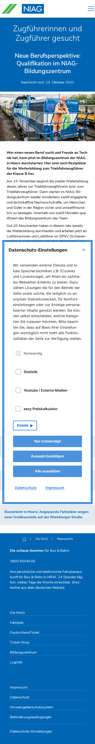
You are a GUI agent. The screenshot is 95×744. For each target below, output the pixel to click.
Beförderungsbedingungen (31, 717)
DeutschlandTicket (24, 632)
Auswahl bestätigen (47, 456)
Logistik (16, 662)
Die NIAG (41, 539)
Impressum (19, 687)
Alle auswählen (47, 471)
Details (22, 425)
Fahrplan (17, 622)
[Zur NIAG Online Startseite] (23, 9)
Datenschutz (20, 697)
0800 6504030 (22, 561)
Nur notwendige (47, 441)
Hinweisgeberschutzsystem (31, 707)
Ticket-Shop (19, 642)
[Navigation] (91, 9)
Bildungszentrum (23, 652)
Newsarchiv (65, 539)
